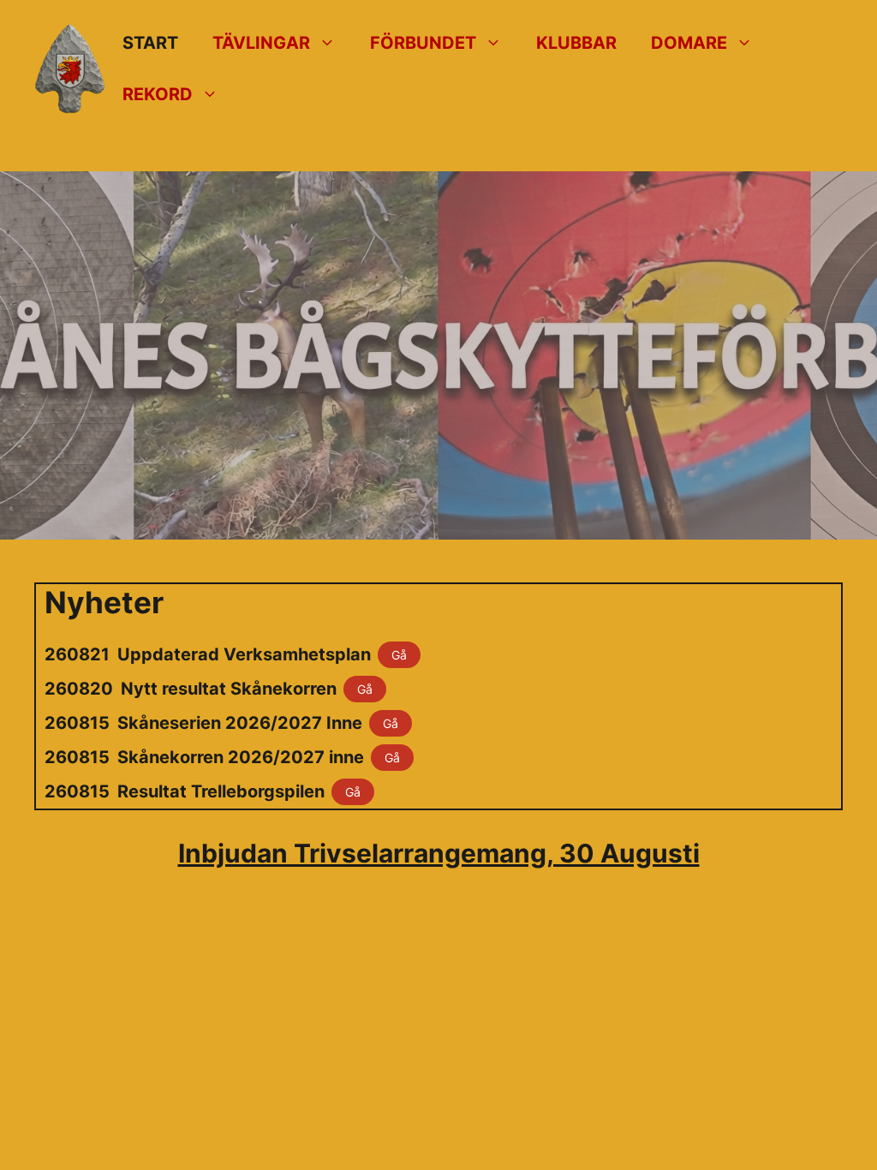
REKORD (157, 94)
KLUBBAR (576, 43)
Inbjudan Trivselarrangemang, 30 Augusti (439, 853)
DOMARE (689, 43)
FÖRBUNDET (423, 43)
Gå (399, 655)
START (150, 43)
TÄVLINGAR (261, 43)
